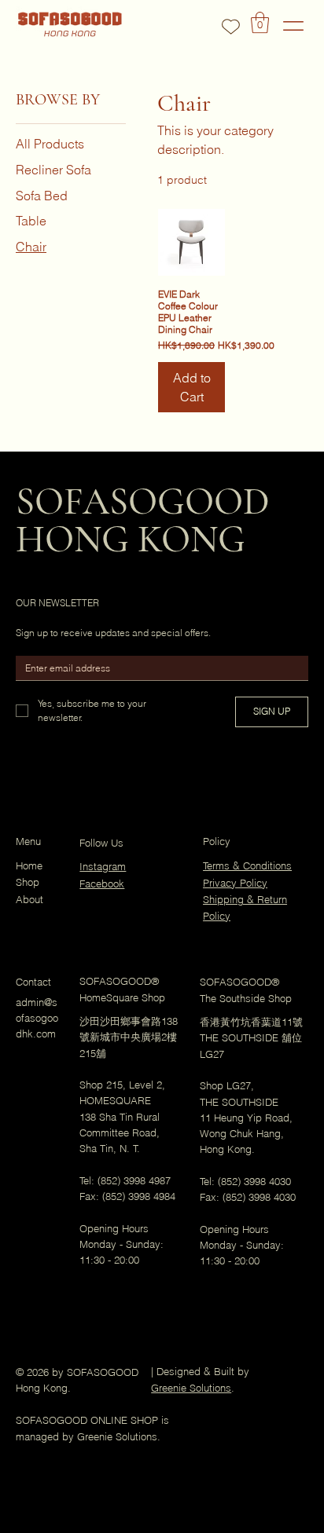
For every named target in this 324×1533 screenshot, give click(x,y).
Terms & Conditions (247, 866)
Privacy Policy (235, 883)
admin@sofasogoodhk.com (37, 1019)
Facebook (101, 884)
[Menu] (293, 25)
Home (29, 866)
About (29, 900)
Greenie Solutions (191, 1388)
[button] (260, 22)
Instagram (102, 867)
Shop (27, 882)
